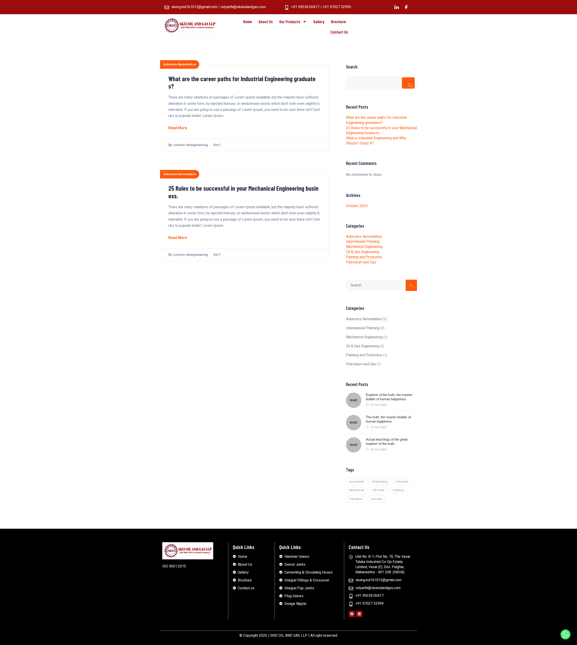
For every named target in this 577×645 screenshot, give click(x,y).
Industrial (402, 481)
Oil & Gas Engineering (362, 252)
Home (247, 21)
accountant (356, 481)
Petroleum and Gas (361, 262)
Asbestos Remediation (179, 64)
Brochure (338, 21)
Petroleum (356, 499)
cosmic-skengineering (191, 145)
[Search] (408, 83)
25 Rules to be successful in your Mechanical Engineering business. (243, 192)
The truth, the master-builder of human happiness (388, 419)
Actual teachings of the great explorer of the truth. (387, 441)
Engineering (380, 481)
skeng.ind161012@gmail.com (194, 7)
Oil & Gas (379, 490)
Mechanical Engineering (364, 246)
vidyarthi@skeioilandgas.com (243, 7)
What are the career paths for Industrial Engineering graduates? (242, 82)
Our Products (289, 21)
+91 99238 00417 (305, 7)
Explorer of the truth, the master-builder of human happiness (389, 397)
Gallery (319, 21)
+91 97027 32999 (337, 7)
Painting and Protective (364, 257)
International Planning (362, 241)
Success (376, 499)
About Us (266, 21)
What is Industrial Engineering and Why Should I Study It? (376, 140)
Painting (398, 490)
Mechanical (356, 490)
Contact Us (339, 31)
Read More (177, 128)
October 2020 (357, 206)
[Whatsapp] (565, 634)
